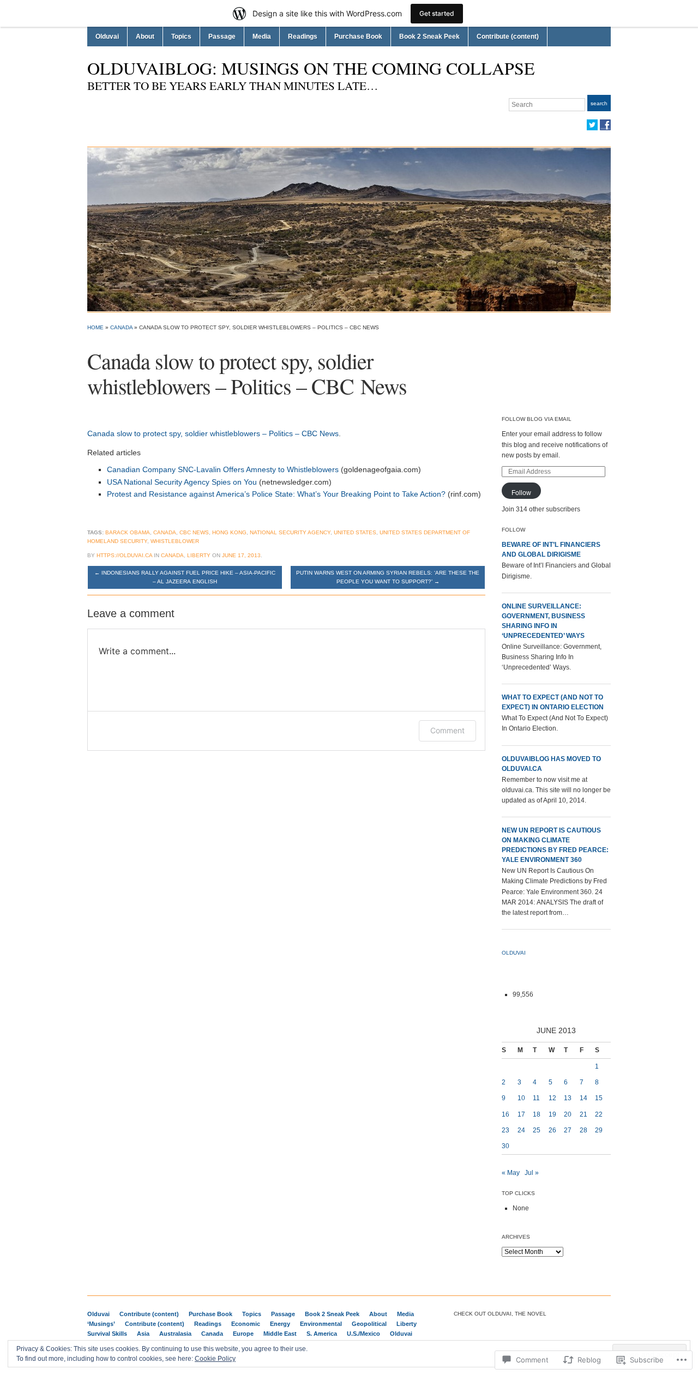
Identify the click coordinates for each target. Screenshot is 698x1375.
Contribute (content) (508, 36)
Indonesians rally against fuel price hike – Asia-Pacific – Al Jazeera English (184, 577)
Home (95, 327)
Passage (222, 36)
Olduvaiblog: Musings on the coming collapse (311, 68)
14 (583, 1098)
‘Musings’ (101, 1323)
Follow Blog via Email (536, 419)
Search (599, 103)
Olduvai (107, 36)
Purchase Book (358, 36)
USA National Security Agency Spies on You (182, 482)
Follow (521, 493)
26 (552, 1130)
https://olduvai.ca (124, 555)
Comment (447, 730)
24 (521, 1130)
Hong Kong (229, 532)
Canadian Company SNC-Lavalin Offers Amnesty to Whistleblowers (223, 469)
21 (583, 1114)
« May (511, 1173)
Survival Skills (107, 1333)
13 (567, 1098)
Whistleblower (175, 541)
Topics (181, 36)
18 (536, 1114)
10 (521, 1098)
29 (599, 1130)
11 (536, 1098)
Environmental (321, 1323)
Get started (436, 13)
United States (355, 532)
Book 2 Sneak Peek (429, 36)
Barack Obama (127, 532)
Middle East (280, 1333)
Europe (243, 1333)
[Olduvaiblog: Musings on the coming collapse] (349, 229)
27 (567, 1130)
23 (505, 1130)
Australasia (175, 1333)
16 (505, 1114)
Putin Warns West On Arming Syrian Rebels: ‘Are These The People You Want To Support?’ (387, 577)
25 (536, 1130)
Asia (143, 1333)
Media (261, 36)
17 (521, 1114)
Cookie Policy (215, 1358)
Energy (280, 1323)
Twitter (592, 124)
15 (599, 1098)
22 (599, 1114)
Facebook (605, 124)
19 (552, 1114)
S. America (321, 1333)
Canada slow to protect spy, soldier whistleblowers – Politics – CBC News (213, 433)
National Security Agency (290, 532)
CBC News (194, 532)
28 (583, 1130)
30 (505, 1146)
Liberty (198, 555)
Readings (302, 36)
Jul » (532, 1173)
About (145, 36)
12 (552, 1098)
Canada (121, 327)
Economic (245, 1323)
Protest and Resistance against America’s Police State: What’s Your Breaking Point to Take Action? (276, 494)
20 (567, 1114)
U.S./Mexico (363, 1333)
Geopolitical (369, 1323)
